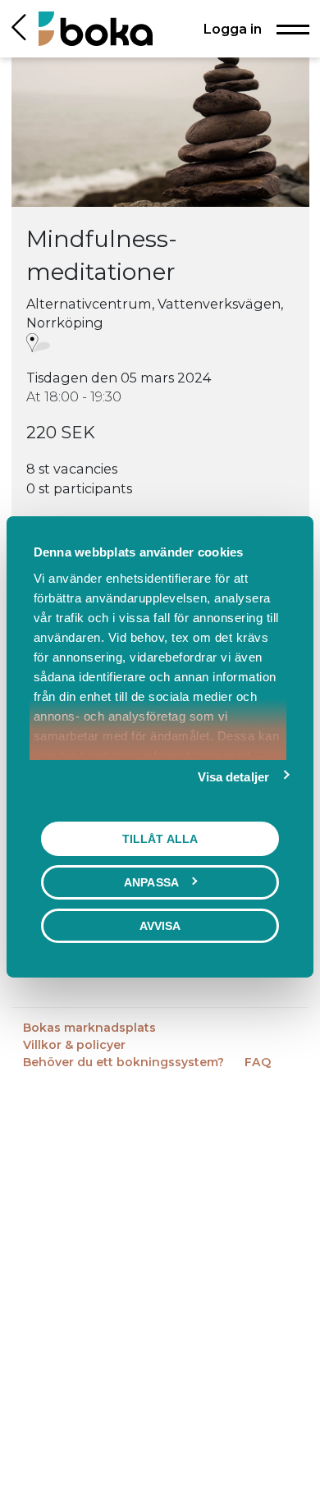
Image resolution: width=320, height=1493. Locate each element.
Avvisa (160, 925)
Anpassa (151, 881)
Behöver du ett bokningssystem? (125, 1062)
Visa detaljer (233, 776)
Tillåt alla (160, 838)
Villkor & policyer (74, 1044)
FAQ (258, 1062)
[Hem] (96, 28)
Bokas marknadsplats (89, 1027)
